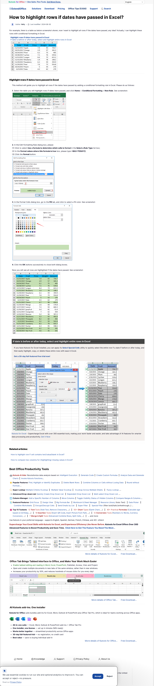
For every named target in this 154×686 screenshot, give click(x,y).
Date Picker (134, 502)
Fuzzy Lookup (113, 490)
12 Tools (34, 510)
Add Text (45, 510)
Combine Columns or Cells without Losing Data (103, 482)
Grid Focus (34, 502)
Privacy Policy (82, 659)
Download (49, 8)
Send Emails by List (66, 505)
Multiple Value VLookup (61, 490)
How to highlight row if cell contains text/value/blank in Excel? (37, 454)
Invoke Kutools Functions (31, 478)
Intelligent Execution (68, 475)
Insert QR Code (58, 513)
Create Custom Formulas (107, 475)
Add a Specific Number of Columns (44, 498)
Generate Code (87, 475)
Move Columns (68, 498)
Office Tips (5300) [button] (77, 8)
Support (94, 8)
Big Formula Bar (63, 502)
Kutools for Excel (19, 433)
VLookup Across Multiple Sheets (89, 490)
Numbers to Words (121, 513)
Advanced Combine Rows (60, 516)
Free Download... (129, 554)
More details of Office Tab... (104, 600)
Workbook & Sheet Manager (85, 502)
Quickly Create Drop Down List (50, 494)
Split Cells (76, 516)
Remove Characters (58, 510)
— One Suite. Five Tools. (35, 2)
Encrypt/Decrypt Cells (44, 505)
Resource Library (108, 502)
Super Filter (83, 505)
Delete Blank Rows (71, 482)
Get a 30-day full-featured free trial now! (32, 356)
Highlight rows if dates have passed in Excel (29, 37)
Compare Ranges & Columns (128, 498)
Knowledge (39, 659)
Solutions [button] (36, 8)
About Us (105, 659)
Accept (98, 676)
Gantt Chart (95, 510)
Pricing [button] (61, 8)
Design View (48, 502)
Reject (110, 676)
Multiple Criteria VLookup (37, 490)
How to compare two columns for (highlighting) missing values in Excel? (42, 460)
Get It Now (45, 437)
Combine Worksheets (23, 505)
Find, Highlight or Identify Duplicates (44, 482)
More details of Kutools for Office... (101, 641)
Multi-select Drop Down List (106, 494)
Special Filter (97, 505)
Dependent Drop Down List (78, 494)
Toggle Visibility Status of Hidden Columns (95, 498)
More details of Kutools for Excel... (101, 554)
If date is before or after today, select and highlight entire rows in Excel (41, 40)
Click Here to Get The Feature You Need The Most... (90, 528)
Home (19, 659)
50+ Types (81, 510)
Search (107, 8)
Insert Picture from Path (76, 513)
